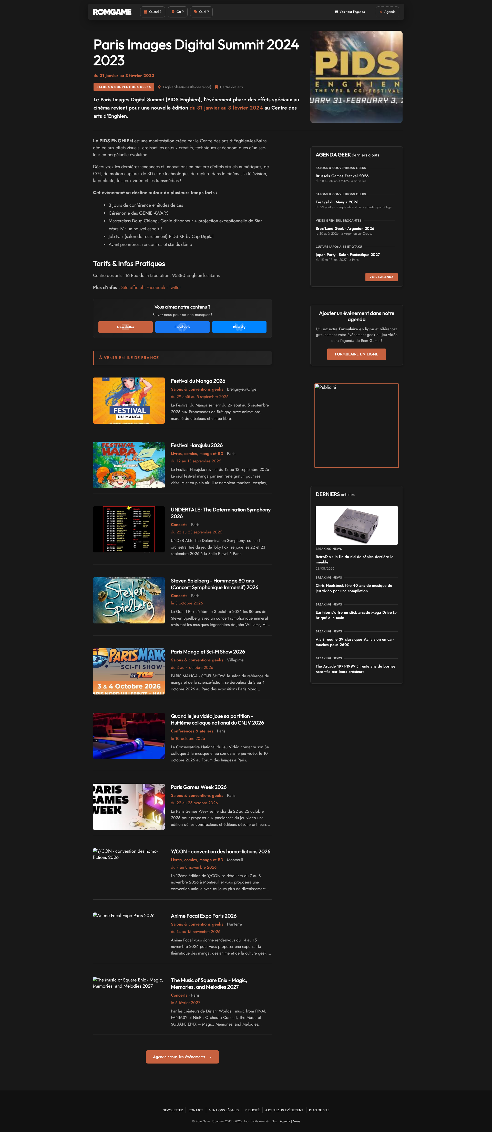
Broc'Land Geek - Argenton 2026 (345, 228)
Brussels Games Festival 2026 (342, 176)
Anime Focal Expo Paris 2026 (204, 915)
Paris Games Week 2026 (199, 787)
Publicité (252, 1110)
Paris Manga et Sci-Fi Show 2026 (208, 651)
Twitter (175, 287)
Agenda (285, 1121)
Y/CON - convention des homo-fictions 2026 (220, 851)
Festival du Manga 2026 (198, 381)
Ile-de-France (200, 87)
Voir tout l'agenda (352, 11)
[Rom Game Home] (112, 12)
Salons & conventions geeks (124, 87)
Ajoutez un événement (284, 1110)
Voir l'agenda (382, 277)
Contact (196, 1110)
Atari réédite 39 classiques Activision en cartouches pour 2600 (355, 642)
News (296, 1121)
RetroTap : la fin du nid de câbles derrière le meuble (354, 559)
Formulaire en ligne (356, 354)
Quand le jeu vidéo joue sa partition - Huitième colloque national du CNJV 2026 (217, 719)
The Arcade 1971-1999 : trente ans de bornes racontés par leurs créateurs (355, 668)
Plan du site (319, 1110)
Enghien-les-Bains (176, 87)
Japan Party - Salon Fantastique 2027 (348, 254)
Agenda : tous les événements (182, 1057)
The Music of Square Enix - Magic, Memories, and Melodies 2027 (209, 983)
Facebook (156, 287)
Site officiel (132, 287)
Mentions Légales (224, 1110)
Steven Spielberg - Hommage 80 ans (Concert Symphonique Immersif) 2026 (214, 583)
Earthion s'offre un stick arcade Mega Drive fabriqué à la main (356, 615)
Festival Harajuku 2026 (197, 445)
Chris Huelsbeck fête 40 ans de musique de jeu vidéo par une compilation (354, 588)
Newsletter (173, 1110)
